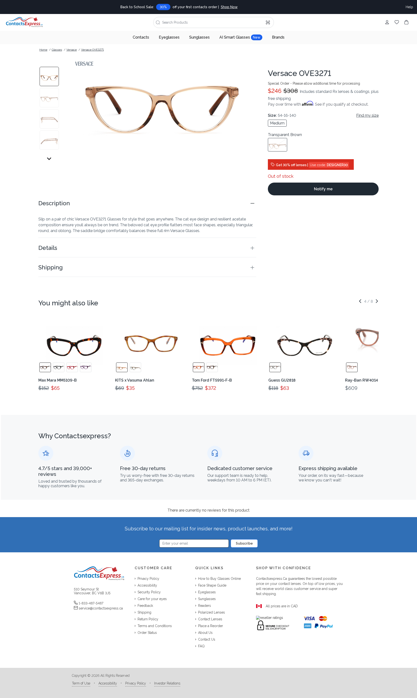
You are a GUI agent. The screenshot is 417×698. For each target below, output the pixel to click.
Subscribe (244, 543)
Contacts (141, 37)
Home (43, 49)
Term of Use (81, 683)
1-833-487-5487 (91, 603)
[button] (147, 203)
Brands (278, 37)
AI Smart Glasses (239, 37)
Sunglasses (199, 37)
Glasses (57, 49)
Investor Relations (167, 683)
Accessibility (107, 683)
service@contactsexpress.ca (101, 608)
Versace (71, 49)
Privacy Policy (135, 683)
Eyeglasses (169, 37)
